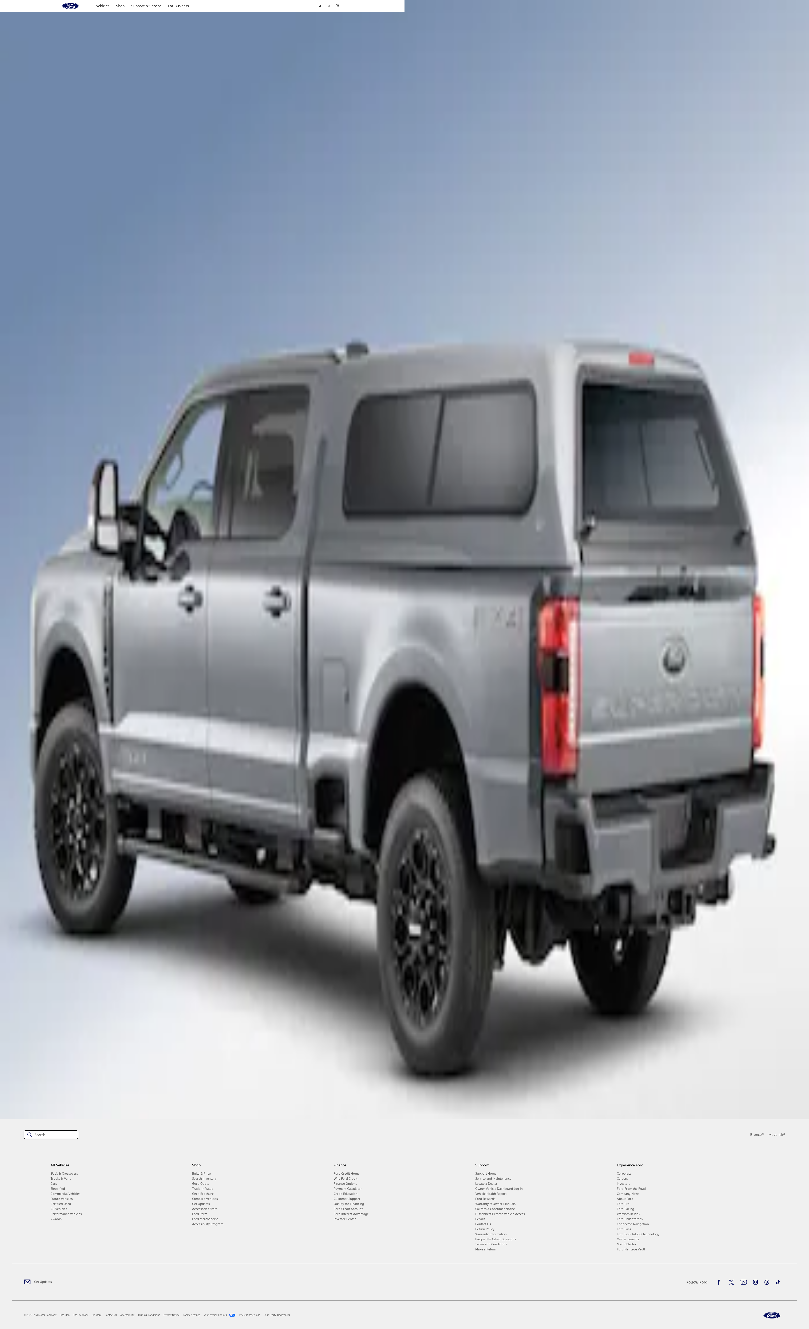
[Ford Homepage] (771, 1315)
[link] (65, 1315)
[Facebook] (720, 1282)
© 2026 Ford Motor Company (40, 1315)
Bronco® (757, 1134)
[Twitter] (731, 1282)
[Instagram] (755, 1282)
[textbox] (51, 1135)
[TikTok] (777, 1282)
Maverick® (777, 1134)
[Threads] (766, 1282)
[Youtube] (743, 1282)
